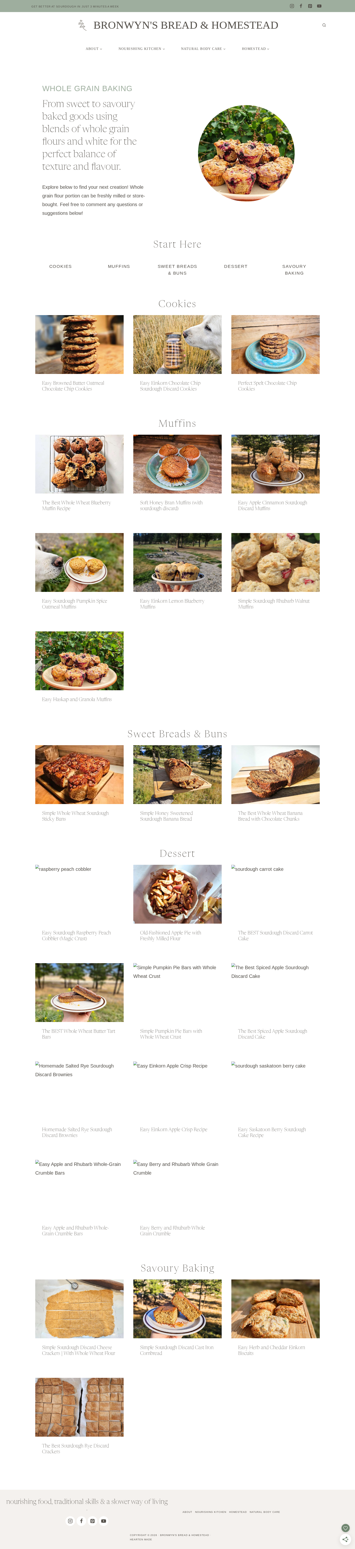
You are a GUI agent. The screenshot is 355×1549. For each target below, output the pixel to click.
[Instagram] (292, 6)
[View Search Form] (324, 25)
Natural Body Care (265, 1512)
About (187, 1512)
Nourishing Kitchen (210, 1512)
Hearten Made (141, 1539)
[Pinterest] (310, 6)
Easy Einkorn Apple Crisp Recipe (173, 1130)
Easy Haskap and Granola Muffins (77, 699)
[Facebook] (301, 6)
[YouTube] (319, 6)
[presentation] (79, 344)
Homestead (238, 1512)
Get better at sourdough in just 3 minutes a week (75, 6)
